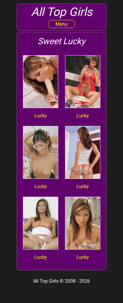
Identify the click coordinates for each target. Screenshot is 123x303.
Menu (61, 24)
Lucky (40, 116)
